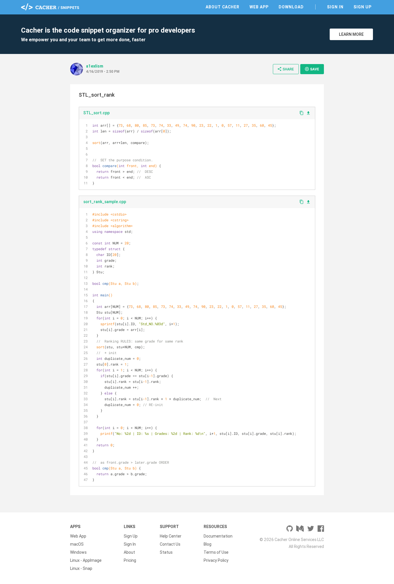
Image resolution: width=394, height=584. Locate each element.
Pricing (130, 560)
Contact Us (170, 544)
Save (312, 69)
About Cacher (222, 7)
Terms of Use (216, 552)
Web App (259, 7)
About (129, 552)
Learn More (351, 34)
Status (166, 552)
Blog (207, 544)
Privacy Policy (216, 560)
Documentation (218, 536)
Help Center (170, 536)
